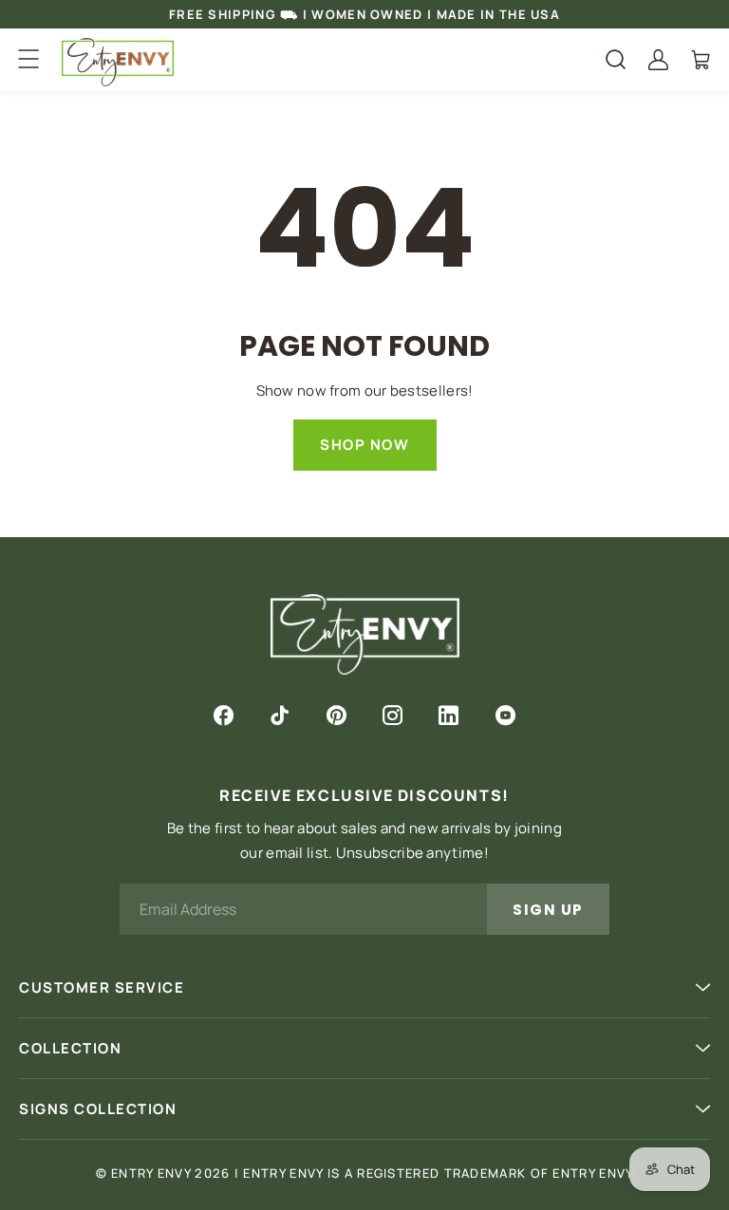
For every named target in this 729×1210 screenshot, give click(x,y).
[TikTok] (280, 715)
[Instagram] (392, 715)
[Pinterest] (336, 715)
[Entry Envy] (118, 62)
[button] (28, 59)
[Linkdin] (448, 715)
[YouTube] (505, 715)
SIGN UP (548, 910)
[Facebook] (224, 715)
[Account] (658, 59)
